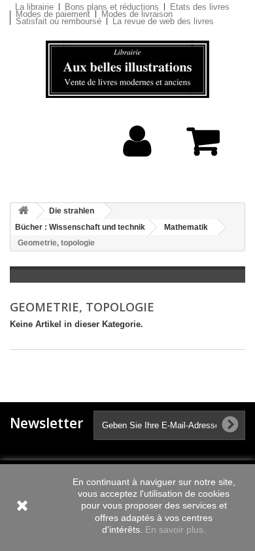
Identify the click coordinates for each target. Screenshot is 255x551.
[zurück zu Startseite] (23, 211)
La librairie (34, 7)
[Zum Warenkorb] (206, 148)
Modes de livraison (137, 14)
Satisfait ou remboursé (58, 21)
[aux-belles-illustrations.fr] (127, 69)
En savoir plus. (175, 529)
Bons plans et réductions (112, 7)
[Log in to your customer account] (137, 162)
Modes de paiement (53, 14)
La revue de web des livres (163, 21)
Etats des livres (200, 7)
